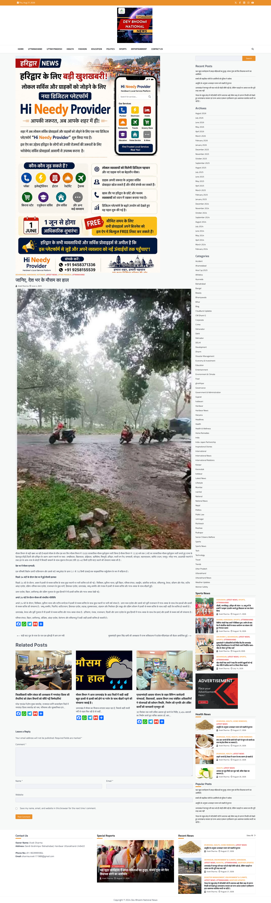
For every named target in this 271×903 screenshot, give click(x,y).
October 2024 (201, 212)
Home (21, 49)
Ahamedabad (200, 265)
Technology (200, 555)
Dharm (198, 351)
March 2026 (200, 135)
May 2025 (199, 181)
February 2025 (201, 194)
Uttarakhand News (203, 577)
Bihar (197, 301)
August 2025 (200, 167)
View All (250, 835)
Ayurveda (199, 279)
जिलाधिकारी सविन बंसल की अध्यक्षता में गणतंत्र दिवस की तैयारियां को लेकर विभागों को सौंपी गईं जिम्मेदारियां (42, 696)
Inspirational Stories (203, 446)
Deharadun (21, 275)
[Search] (253, 49)
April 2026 (199, 131)
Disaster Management (204, 356)
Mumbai (198, 487)
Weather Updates (202, 582)
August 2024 (200, 221)
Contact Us (157, 49)
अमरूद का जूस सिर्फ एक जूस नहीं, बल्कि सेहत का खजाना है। (233, 772)
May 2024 (199, 235)
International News (203, 455)
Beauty (198, 292)
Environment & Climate (205, 374)
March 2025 (200, 190)
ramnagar (199, 518)
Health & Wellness (203, 428)
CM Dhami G (200, 315)
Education (96, 49)
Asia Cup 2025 (201, 270)
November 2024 (202, 208)
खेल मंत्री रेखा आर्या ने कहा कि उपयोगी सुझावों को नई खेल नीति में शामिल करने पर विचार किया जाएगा (234, 664)
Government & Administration (208, 392)
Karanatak (199, 469)
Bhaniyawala (200, 297)
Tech (197, 550)
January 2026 (201, 144)
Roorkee (198, 527)
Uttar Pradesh (54, 49)
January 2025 (201, 199)
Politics (110, 49)
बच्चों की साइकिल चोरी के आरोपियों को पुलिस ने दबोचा (213, 78)
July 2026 (199, 117)
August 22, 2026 (239, 759)
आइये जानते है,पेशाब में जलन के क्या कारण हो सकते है (235, 756)
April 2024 (199, 239)
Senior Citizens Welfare (205, 537)
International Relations (205, 460)
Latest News (51, 275)
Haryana (199, 414)
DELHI (198, 342)
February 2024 (201, 248)
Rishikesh (199, 523)
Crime (197, 324)
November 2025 (202, 154)
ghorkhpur (199, 383)
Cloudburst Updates (203, 310)
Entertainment (139, 49)
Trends (198, 564)
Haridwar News (201, 410)
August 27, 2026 (239, 730)
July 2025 (199, 172)
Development (201, 347)
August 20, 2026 (239, 776)
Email (109, 781)
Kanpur (198, 464)
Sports (122, 49)
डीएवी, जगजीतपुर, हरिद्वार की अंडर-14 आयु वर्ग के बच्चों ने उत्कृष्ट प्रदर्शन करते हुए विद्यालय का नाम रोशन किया (234, 608)
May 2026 (199, 126)
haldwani (199, 401)
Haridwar (31, 275)
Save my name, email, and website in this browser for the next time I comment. (58, 808)
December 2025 (202, 149)
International (200, 451)
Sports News (200, 546)
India (197, 437)
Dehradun (199, 338)
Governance (200, 387)
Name (19, 781)
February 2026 (201, 140)
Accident (199, 261)
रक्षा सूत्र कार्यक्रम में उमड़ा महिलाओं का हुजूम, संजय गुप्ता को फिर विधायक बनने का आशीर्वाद (134, 872)
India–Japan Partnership (205, 442)
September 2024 (202, 217)
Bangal (198, 288)
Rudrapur (199, 532)
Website (19, 794)
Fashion (82, 49)
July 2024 (199, 226)
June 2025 (199, 176)
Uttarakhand (35, 49)
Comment (21, 744)
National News (201, 500)
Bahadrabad (200, 283)
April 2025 (199, 185)
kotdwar (41, 275)
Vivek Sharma (23, 286)
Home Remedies (202, 433)
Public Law (199, 514)
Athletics (199, 274)
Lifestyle (199, 482)
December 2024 (202, 203)
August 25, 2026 (239, 745)
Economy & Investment (205, 360)
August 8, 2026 (239, 651)
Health (70, 49)
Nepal (197, 505)
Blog (197, 306)
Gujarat (198, 396)
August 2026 (200, 113)
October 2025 (201, 158)
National (198, 496)
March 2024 (200, 244)
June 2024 (199, 230)
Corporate (199, 319)
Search (249, 58)
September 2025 (202, 163)
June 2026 (199, 122)
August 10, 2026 (239, 631)
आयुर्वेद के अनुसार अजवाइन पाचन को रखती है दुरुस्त (213, 83)
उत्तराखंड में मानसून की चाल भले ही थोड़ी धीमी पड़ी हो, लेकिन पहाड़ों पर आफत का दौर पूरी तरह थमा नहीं (228, 867)
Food (197, 378)
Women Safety (201, 586)
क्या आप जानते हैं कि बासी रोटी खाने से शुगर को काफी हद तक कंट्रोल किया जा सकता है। (235, 741)
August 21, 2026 (239, 614)
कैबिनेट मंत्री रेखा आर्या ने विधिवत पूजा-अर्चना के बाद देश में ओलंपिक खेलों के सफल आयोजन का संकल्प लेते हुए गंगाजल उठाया (234, 625)
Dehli (197, 333)
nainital (198, 491)
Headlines (199, 419)
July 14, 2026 (238, 668)
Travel (197, 559)
